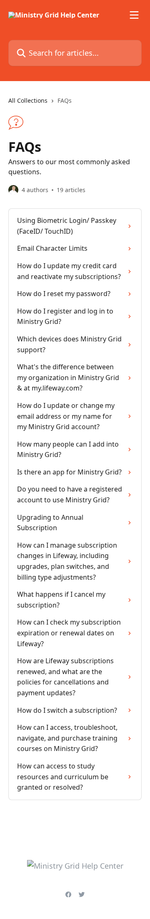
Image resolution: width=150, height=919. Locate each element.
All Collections (28, 100)
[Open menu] (134, 15)
